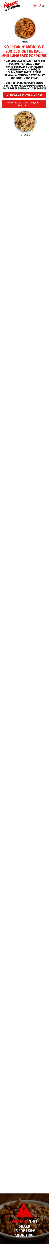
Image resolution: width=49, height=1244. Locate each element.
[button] (35, 6)
